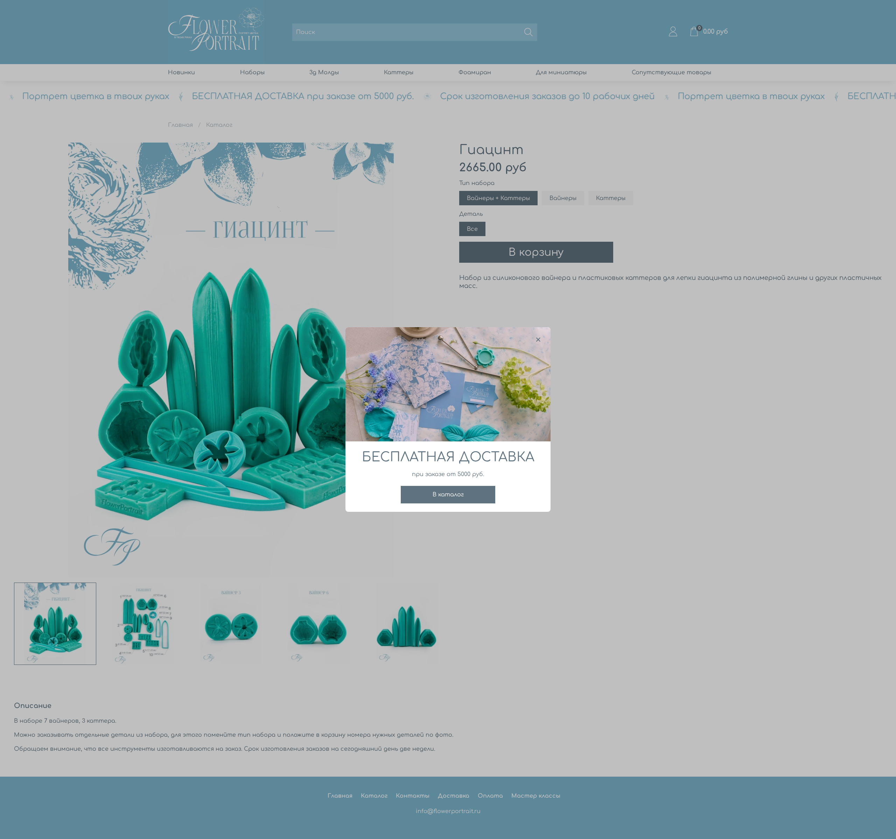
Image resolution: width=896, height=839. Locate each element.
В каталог (448, 494)
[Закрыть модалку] (538, 340)
